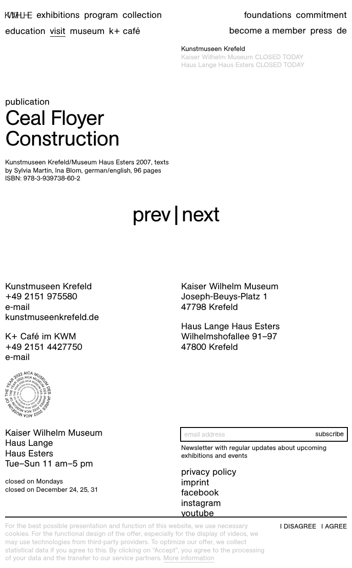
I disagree (298, 526)
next (201, 214)
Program (101, 15)
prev (151, 214)
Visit (58, 31)
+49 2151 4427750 (43, 347)
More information (189, 558)
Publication (27, 101)
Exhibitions (58, 15)
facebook (200, 492)
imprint (195, 482)
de (341, 30)
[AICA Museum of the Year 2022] (88, 394)
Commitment (321, 15)
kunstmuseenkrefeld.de (52, 317)
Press (321, 30)
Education (25, 31)
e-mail (17, 307)
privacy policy (208, 472)
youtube (197, 513)
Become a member (267, 30)
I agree (334, 526)
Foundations (267, 15)
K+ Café (124, 31)
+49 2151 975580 (41, 296)
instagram (201, 503)
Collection (142, 15)
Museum (87, 31)
